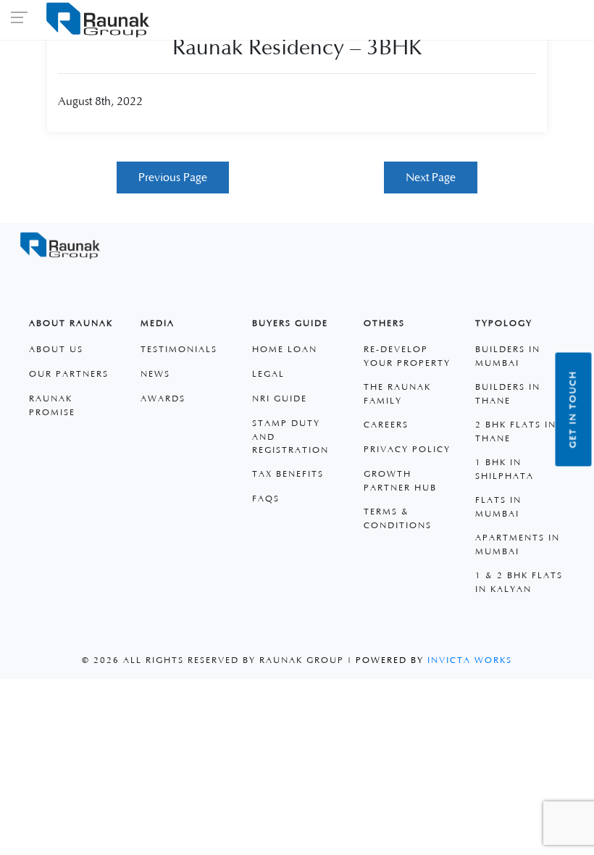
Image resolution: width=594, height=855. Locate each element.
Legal (268, 374)
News (155, 374)
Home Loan (284, 349)
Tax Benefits (288, 474)
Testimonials (179, 349)
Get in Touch (573, 410)
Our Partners (69, 374)
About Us (56, 349)
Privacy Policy (407, 449)
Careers (386, 425)
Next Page (431, 177)
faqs (266, 499)
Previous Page (172, 177)
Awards (163, 399)
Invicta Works (469, 660)
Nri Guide (279, 399)
